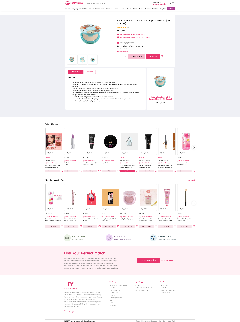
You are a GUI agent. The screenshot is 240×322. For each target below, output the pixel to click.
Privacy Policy (165, 293)
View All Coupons (122, 51)
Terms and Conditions (168, 290)
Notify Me (152, 56)
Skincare (148, 9)
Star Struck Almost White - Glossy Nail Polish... (128, 166)
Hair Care (155, 9)
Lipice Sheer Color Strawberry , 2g (182, 163)
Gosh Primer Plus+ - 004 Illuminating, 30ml (90, 163)
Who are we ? (165, 285)
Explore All (191, 180)
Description (75, 72)
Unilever (91, 9)
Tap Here (170, 8)
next (194, 147)
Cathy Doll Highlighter (126, 219)
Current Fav (109, 9)
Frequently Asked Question (144, 287)
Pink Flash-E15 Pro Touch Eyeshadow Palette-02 (52, 166)
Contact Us (138, 285)
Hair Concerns (99, 9)
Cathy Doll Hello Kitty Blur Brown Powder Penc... (71, 219)
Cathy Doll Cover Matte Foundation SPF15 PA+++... (147, 219)
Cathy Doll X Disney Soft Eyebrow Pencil (184, 219)
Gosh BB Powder (107, 163)
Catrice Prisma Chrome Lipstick (70, 163)
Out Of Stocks (52, 171)
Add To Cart (127, 171)
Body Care (163, 9)
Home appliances (126, 9)
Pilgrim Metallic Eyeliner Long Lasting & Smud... (165, 166)
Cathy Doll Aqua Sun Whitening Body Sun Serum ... (53, 220)
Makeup (141, 9)
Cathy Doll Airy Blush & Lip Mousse (90, 219)
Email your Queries (167, 260)
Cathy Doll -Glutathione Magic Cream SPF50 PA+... (166, 219)
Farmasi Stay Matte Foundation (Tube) (145, 166)
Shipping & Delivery (141, 290)
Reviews (90, 72)
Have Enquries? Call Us (148, 260)
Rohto (135, 9)
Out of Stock (136, 56)
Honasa (117, 9)
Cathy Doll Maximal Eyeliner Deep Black (110, 219)
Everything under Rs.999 (79, 9)
